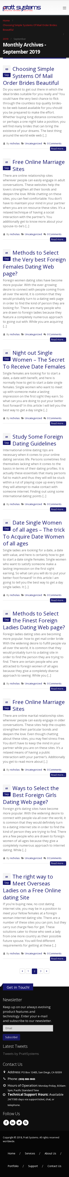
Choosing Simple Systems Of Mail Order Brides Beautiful (31, 75)
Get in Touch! (18, 987)
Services (30, 1153)
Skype (26, 1123)
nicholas (15, 143)
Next (46, 971)
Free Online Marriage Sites (38, 165)
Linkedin (13, 1123)
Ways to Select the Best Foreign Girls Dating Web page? (31, 795)
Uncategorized (33, 143)
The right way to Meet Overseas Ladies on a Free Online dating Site (32, 887)
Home (11, 1153)
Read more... (58, 148)
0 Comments (54, 143)
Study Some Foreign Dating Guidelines (37, 440)
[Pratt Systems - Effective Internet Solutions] (13, 8)
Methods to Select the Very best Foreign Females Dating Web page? (34, 263)
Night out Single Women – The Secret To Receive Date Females (34, 359)
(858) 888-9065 (26, 1079)
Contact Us (54, 1166)
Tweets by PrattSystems (21, 1053)
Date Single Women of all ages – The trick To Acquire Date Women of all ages (34, 533)
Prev (22, 971)
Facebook (6, 1123)
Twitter (19, 1123)
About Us (50, 1153)
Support (33, 1166)
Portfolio (13, 1166)
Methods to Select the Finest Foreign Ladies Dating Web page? (34, 620)
